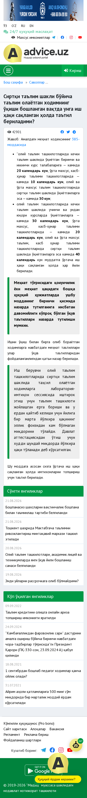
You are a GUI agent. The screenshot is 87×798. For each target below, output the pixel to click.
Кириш (74, 70)
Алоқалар (38, 729)
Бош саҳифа (13, 82)
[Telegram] (74, 132)
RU (23, 26)
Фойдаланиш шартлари (22, 740)
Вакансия (56, 729)
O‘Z (14, 26)
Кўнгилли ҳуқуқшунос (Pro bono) (28, 723)
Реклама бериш (36, 734)
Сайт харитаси (15, 729)
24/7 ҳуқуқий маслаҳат (14, 31)
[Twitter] (68, 132)
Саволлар (37, 82)
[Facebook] (62, 132)
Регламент (11, 734)
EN (31, 26)
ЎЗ (5, 26)
